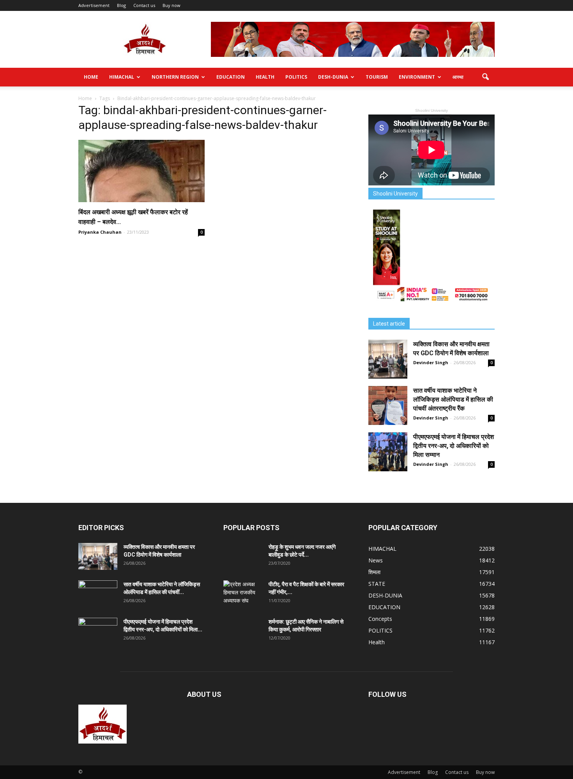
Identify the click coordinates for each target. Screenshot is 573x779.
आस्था (458, 77)
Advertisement (94, 5)
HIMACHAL (121, 77)
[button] (485, 77)
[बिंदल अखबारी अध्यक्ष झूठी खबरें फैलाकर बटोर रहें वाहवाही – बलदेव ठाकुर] (141, 171)
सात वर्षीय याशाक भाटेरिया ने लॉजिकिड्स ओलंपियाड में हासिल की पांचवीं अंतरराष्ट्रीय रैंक (453, 399)
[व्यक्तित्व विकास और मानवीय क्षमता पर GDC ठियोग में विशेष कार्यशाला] (387, 359)
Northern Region (175, 77)
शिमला (374, 572)
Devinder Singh (430, 362)
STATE (376, 583)
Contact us (144, 5)
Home (91, 77)
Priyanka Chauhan (100, 232)
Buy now (171, 5)
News (375, 560)
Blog (121, 5)
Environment (417, 77)
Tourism (377, 77)
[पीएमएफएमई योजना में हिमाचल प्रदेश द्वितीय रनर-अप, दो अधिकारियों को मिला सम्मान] (387, 451)
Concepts (380, 618)
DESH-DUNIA (333, 77)
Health (265, 77)
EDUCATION (230, 77)
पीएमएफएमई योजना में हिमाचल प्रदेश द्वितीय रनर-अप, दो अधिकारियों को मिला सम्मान (453, 445)
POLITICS (296, 77)
